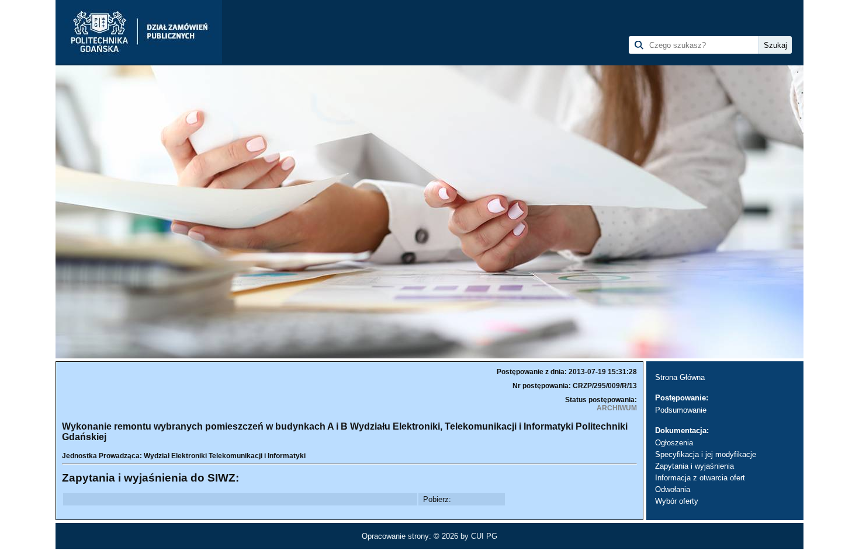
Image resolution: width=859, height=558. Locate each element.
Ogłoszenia (674, 442)
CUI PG (484, 536)
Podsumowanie (680, 410)
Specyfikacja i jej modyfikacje (705, 454)
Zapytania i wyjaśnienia (694, 466)
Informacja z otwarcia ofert (700, 477)
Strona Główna (680, 377)
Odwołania (672, 489)
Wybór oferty (676, 501)
